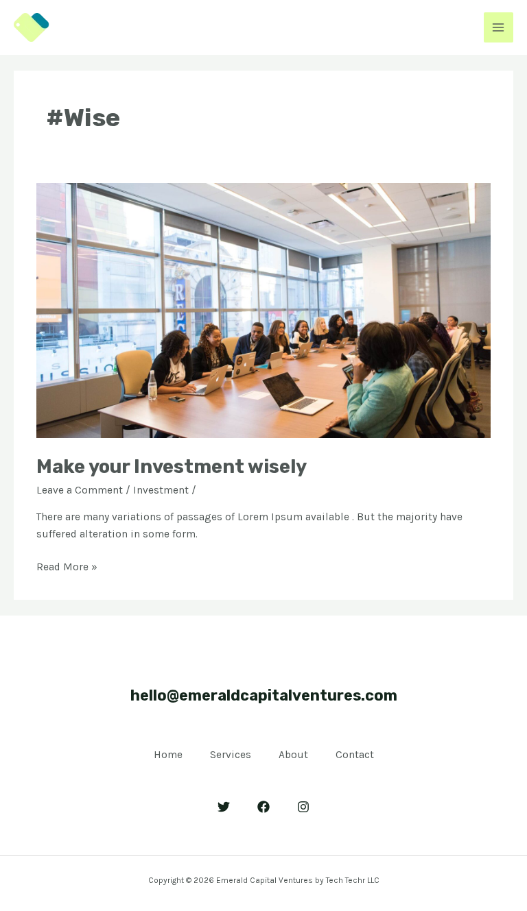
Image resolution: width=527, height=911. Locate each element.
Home (168, 755)
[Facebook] (263, 807)
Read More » (66, 566)
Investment (161, 490)
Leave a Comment (79, 490)
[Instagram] (303, 807)
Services (230, 755)
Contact (355, 755)
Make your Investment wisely (171, 466)
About (293, 755)
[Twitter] (224, 807)
